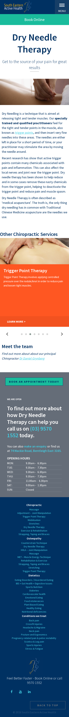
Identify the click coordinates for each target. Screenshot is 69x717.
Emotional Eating (34, 597)
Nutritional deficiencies (34, 611)
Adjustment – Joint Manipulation (34, 513)
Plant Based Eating (34, 604)
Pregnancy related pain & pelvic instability (34, 638)
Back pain (34, 620)
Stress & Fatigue (34, 648)
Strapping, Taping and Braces (34, 534)
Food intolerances (34, 601)
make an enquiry (35, 446)
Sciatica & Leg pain (34, 641)
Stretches (34, 523)
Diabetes (34, 590)
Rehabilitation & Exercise (34, 560)
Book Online (34, 19)
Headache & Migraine (34, 627)
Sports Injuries (34, 645)
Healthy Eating (34, 608)
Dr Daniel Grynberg (31, 358)
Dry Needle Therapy (34, 527)
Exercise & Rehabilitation (34, 530)
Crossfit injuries (34, 624)
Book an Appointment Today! (34, 381)
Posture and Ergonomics (34, 634)
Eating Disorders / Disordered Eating (34, 580)
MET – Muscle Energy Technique (34, 557)
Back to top (47, 705)
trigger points (24, 133)
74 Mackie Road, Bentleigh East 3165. (36, 451)
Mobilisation (34, 520)
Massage (34, 509)
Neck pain (34, 631)
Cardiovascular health (34, 594)
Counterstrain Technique (34, 543)
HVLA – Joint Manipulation (34, 550)
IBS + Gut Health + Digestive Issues (34, 583)
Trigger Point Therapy (34, 516)
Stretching (34, 567)
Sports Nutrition (34, 587)
